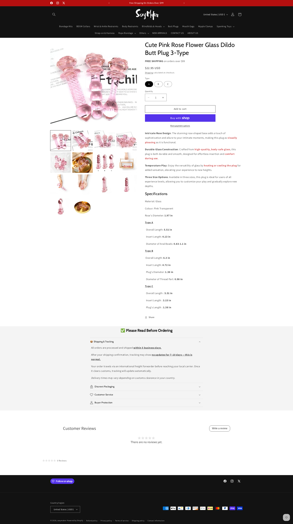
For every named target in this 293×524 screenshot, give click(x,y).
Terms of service (122, 520)
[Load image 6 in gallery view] (82, 162)
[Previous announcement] (109, 3)
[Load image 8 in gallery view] (126, 162)
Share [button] (151, 317)
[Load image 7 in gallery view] (104, 162)
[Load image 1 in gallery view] (60, 140)
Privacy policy (106, 520)
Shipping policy (138, 520)
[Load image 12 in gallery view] (126, 184)
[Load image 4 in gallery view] (126, 140)
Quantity (149, 91)
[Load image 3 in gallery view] (104, 140)
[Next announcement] (184, 3)
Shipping (149, 72)
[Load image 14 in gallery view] (82, 206)
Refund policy (92, 520)
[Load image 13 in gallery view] (60, 206)
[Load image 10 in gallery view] (82, 184)
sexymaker (62, 520)
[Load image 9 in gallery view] (60, 184)
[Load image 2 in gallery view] (82, 140)
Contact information (156, 520)
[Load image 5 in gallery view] (60, 162)
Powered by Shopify (75, 520)
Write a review (219, 428)
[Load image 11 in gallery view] (104, 184)
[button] (53, 14)
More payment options (180, 125)
